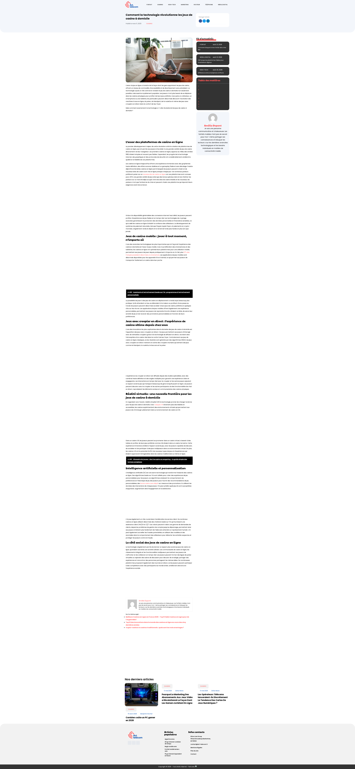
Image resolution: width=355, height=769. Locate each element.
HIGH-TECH (172, 5)
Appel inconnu (169, 739)
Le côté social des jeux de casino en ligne (213, 104)
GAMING (160, 5)
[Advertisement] (159, 126)
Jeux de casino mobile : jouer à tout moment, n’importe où (211, 89)
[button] (200, 21)
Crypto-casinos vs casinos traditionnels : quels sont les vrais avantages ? (155, 627)
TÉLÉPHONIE (209, 5)
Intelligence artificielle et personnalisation (213, 102)
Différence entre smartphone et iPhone (211, 73)
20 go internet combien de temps (173, 743)
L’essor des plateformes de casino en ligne (213, 86)
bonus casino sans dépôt (149, 483)
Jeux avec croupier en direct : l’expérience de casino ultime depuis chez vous (213, 94)
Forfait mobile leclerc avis (172, 750)
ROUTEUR (197, 5)
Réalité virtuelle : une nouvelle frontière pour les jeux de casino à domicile (212, 98)
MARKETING (185, 5)
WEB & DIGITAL (223, 5)
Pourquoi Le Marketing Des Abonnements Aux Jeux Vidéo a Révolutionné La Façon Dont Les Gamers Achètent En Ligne (177, 698)
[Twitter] (138, 743)
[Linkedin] (129, 743)
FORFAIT (149, 5)
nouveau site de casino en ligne (154, 174)
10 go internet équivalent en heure (173, 755)
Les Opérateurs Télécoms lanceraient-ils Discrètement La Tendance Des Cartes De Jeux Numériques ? (213, 698)
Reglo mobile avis (171, 746)
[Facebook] (134, 743)
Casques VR (158, 405)
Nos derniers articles (206, 107)
